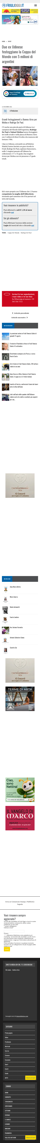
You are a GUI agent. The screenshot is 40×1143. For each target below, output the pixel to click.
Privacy (6, 933)
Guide (6, 1073)
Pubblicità (30, 902)
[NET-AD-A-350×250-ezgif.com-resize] (20, 801)
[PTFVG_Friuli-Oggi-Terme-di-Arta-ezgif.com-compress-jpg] (20, 710)
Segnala (20, 904)
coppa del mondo (13, 233)
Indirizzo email (9, 927)
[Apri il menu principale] (35, 5)
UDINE (6, 1092)
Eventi (6, 1069)
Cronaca (7, 1055)
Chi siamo (8, 970)
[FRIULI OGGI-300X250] (20, 829)
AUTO (6, 1078)
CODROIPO (8, 1097)
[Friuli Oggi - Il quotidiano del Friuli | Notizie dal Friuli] (17, 5)
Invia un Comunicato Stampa (15, 902)
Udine (6, 1037)
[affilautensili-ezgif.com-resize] (20, 12)
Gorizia (7, 1051)
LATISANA (7, 1110)
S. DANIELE (8, 1119)
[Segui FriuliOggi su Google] (20, 94)
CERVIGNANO (8, 1106)
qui (12, 212)
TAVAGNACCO (9, 1101)
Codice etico (16, 970)
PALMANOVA (8, 1133)
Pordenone (8, 1042)
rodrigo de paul (26, 233)
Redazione (14, 110)
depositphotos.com (22, 1016)
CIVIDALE (7, 1115)
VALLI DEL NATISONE (10, 1137)
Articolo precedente (21, 313)
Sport (6, 1064)
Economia (7, 1060)
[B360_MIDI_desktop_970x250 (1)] (20, 23)
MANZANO (7, 1128)
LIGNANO (7, 1124)
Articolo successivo (18, 317)
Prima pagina (8, 1033)
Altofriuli (7, 1046)
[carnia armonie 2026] (20, 496)
